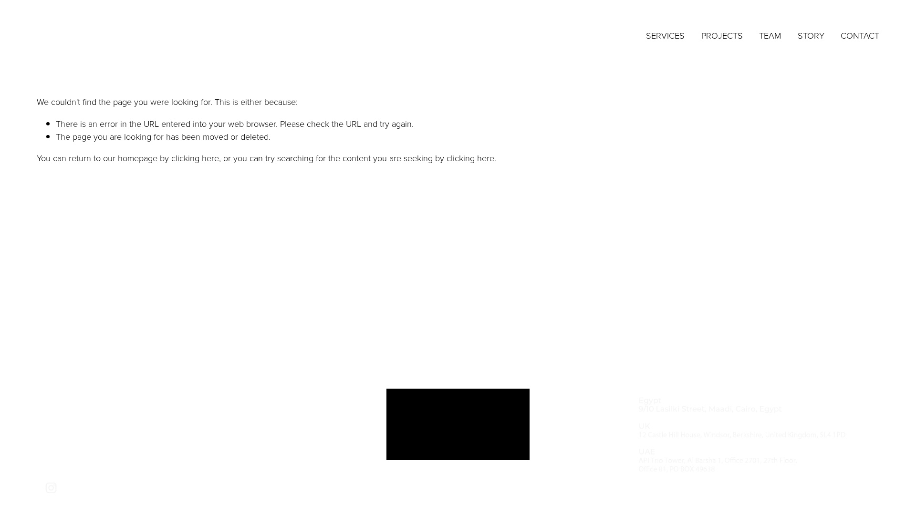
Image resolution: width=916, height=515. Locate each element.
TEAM (770, 35)
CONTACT (860, 35)
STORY (811, 35)
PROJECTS (722, 35)
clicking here (195, 158)
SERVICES (665, 35)
